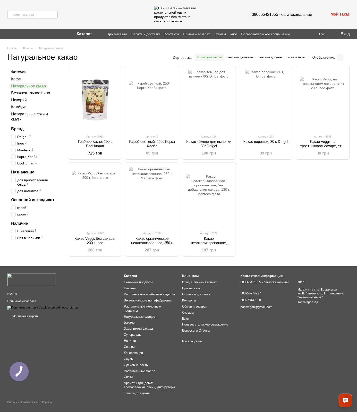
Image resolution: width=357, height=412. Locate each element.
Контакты (171, 34)
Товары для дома (137, 393)
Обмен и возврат (196, 34)
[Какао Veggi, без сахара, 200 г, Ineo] (95, 196)
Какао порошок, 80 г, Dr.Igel (265, 141)
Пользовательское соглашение (265, 34)
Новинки (130, 288)
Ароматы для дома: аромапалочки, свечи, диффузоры (149, 385)
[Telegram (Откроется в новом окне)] (21, 34)
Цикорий (19, 100)
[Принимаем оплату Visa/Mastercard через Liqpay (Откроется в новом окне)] (42, 307)
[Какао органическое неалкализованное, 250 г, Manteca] (152, 196)
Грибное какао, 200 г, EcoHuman (95, 143)
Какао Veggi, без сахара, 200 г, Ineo (95, 240)
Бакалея (130, 322)
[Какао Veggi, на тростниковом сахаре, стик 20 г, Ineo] (323, 100)
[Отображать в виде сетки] (340, 57)
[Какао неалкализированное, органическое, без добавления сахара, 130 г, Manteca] (209, 196)
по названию (296, 57)
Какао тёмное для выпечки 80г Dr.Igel (208, 143)
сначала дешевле (240, 57)
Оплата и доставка (146, 34)
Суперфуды (132, 334)
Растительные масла (139, 371)
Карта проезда (308, 302)
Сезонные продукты (138, 282)
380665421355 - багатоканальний (282, 14)
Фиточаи (18, 72)
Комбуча (18, 107)
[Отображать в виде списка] (346, 57)
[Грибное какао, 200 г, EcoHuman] (95, 100)
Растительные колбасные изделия (149, 294)
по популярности (209, 57)
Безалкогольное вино (30, 93)
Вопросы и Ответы (196, 330)
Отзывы (220, 34)
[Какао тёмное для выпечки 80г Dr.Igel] (209, 100)
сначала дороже (270, 57)
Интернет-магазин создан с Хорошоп (30, 402)
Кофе (16, 79)
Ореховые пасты (136, 365)
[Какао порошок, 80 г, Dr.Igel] (266, 100)
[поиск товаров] (54, 14)
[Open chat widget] (345, 400)
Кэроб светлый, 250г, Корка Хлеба (152, 143)
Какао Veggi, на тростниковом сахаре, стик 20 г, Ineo (322, 145)
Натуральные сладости (141, 316)
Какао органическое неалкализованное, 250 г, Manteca (152, 242)
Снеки (128, 377)
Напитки (130, 341)
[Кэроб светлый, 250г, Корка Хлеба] (152, 100)
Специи (129, 347)
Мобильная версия (25, 316)
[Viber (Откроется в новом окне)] (15, 34)
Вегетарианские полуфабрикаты (147, 300)
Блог (233, 34)
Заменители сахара (138, 328)
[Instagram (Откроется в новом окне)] (9, 34)
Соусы (128, 359)
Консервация (133, 353)
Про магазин (117, 34)
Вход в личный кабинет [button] (199, 282)
